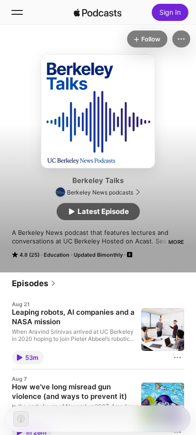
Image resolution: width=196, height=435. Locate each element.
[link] (34, 283)
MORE (176, 242)
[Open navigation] (17, 12)
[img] (97, 12)
